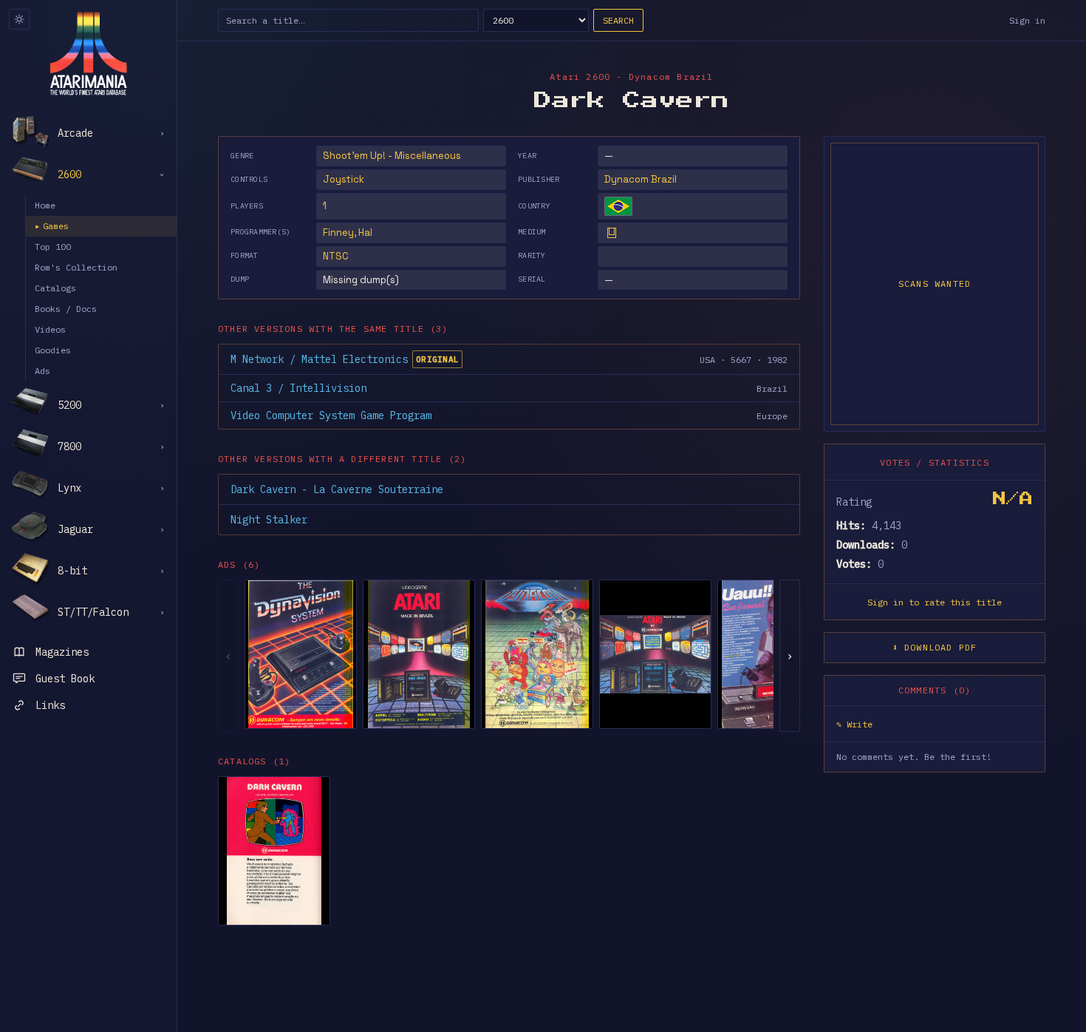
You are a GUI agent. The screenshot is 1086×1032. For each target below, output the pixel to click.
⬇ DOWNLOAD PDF (934, 647)
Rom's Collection (76, 267)
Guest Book (65, 678)
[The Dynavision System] (301, 654)
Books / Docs (66, 308)
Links (50, 705)
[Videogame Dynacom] (537, 654)
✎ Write (854, 724)
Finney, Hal (347, 232)
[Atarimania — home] (88, 53)
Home (45, 205)
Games (52, 225)
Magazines (62, 652)
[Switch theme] (19, 19)
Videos (50, 329)
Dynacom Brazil (640, 179)
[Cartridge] (611, 233)
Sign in (1027, 20)
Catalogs (55, 287)
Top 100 (53, 246)
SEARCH (618, 20)
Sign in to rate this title (934, 602)
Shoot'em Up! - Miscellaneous (392, 155)
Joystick (343, 179)
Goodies (53, 350)
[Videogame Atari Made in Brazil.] (419, 654)
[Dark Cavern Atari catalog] (274, 851)
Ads (42, 370)
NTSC (336, 256)
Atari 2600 (580, 76)
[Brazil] (618, 206)
